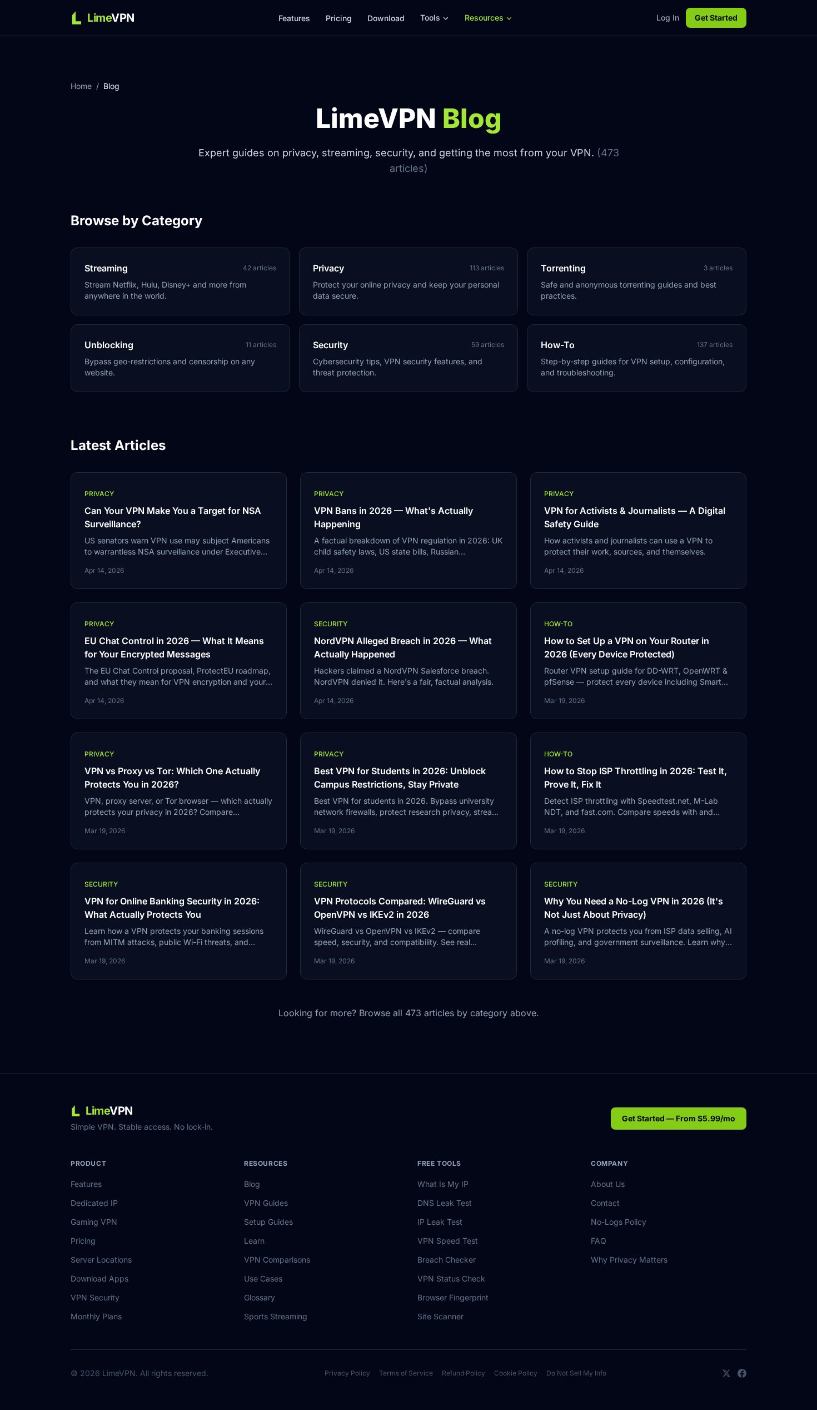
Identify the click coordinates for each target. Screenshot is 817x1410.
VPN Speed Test (447, 1240)
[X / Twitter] (726, 1373)
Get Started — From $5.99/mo (678, 1118)
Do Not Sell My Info (576, 1373)
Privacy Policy (347, 1373)
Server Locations (101, 1259)
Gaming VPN (94, 1221)
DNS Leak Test (444, 1203)
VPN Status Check (451, 1278)
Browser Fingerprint (453, 1297)
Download (386, 18)
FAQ (598, 1240)
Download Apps (99, 1278)
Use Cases (263, 1278)
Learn (254, 1240)
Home (81, 86)
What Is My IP (443, 1184)
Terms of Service (406, 1373)
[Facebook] (742, 1373)
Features (294, 18)
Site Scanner (440, 1316)
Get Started (716, 17)
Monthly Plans (96, 1316)
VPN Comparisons (277, 1259)
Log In (667, 17)
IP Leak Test (439, 1221)
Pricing (339, 18)
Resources (484, 17)
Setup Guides (268, 1221)
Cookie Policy (515, 1373)
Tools (430, 17)
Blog (252, 1184)
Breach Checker (446, 1259)
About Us (608, 1184)
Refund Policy (463, 1373)
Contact (605, 1203)
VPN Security (95, 1297)
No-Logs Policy (618, 1221)
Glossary (259, 1297)
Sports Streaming (275, 1316)
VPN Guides (266, 1203)
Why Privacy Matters (629, 1259)
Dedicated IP (94, 1203)
